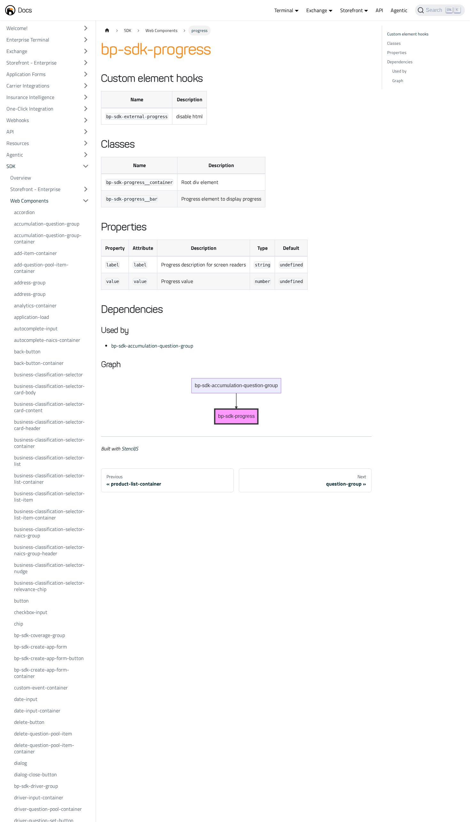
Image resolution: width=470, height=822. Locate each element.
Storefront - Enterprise (31, 62)
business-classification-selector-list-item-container (49, 514)
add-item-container (35, 253)
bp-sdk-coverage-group (39, 635)
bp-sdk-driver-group (36, 786)
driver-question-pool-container (48, 809)
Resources (17, 143)
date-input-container (37, 710)
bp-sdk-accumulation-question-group (152, 346)
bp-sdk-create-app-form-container (41, 673)
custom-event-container (41, 687)
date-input (25, 699)
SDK (10, 166)
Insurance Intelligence (30, 97)
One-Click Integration (29, 108)
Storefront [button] (351, 10)
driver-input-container (38, 797)
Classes (394, 43)
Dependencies (399, 61)
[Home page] (107, 30)
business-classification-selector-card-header (49, 425)
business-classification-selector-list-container (49, 479)
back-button (27, 351)
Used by (399, 71)
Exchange (16, 51)
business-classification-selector (48, 374)
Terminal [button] (283, 10)
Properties (396, 52)
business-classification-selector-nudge (49, 568)
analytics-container (35, 305)
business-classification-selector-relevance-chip (49, 586)
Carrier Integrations (27, 85)
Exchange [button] (316, 10)
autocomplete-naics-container (47, 340)
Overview (20, 177)
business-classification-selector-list (49, 461)
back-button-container (39, 363)
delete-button (29, 722)
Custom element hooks (407, 34)
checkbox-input (30, 612)
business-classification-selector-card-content (49, 407)
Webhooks (17, 120)
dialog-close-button (35, 774)
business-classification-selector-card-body (49, 389)
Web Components (29, 200)
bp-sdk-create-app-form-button (49, 658)
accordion (24, 212)
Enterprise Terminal (27, 39)
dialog (20, 763)
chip (18, 623)
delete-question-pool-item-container (44, 748)
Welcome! (16, 28)
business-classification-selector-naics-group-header (49, 550)
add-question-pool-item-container (41, 268)
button (21, 600)
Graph (397, 80)
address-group (29, 282)
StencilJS (129, 448)
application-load (31, 317)
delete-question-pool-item (43, 733)
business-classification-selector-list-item (49, 496)
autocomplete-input (36, 328)
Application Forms (25, 74)
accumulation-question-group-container (48, 238)
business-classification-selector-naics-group (49, 532)
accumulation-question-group (46, 223)
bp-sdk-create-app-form (40, 646)
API (379, 10)
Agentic (399, 10)
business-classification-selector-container (49, 443)
